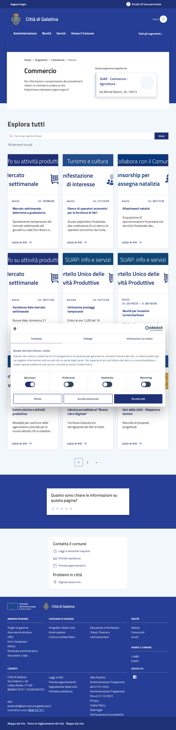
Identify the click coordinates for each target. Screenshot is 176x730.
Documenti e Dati (18, 655)
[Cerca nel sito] (163, 19)
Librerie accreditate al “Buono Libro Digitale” (88, 412)
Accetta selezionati (88, 399)
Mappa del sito (16, 723)
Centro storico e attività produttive (29, 412)
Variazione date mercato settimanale (29, 309)
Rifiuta (37, 399)
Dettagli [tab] (88, 339)
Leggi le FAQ (56, 677)
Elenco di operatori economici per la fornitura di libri (88, 211)
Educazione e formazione (104, 628)
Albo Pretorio (97, 677)
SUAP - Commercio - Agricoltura (114, 81)
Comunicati (138, 632)
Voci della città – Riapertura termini (141, 412)
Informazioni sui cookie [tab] (139, 339)
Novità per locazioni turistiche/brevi (136, 313)
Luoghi (135, 656)
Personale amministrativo (23, 651)
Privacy (94, 701)
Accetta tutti (138, 399)
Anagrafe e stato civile (62, 628)
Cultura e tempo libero (62, 637)
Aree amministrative (20, 632)
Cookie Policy (97, 705)
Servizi (61, 33)
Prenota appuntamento (62, 682)
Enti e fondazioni (17, 641)
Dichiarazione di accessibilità (106, 714)
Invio (161, 136)
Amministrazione (25, 33)
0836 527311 (36, 710)
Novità (46, 33)
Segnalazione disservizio (63, 687)
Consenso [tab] (36, 339)
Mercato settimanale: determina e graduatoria (29, 211)
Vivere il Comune (82, 33)
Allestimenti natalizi (136, 209)
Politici (11, 646)
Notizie (135, 628)
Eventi (135, 661)
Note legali (96, 710)
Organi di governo (18, 628)
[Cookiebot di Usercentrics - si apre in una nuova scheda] (148, 328)
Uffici (11, 637)
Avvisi (134, 637)
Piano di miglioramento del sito (45, 723)
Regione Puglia (18, 4)
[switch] (69, 384)
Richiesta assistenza (61, 691)
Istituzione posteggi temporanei (81, 309)
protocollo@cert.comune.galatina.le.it (29, 706)
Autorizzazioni (57, 632)
